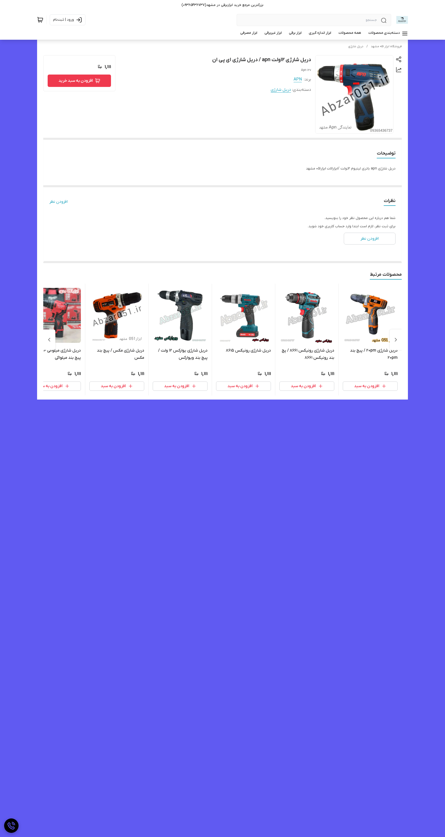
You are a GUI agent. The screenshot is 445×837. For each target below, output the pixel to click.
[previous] (396, 339)
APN (298, 79)
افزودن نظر (58, 201)
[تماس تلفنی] (11, 825)
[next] (49, 339)
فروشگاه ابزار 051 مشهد (386, 46)
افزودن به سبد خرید (75, 80)
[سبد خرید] (40, 20)
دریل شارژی (355, 46)
